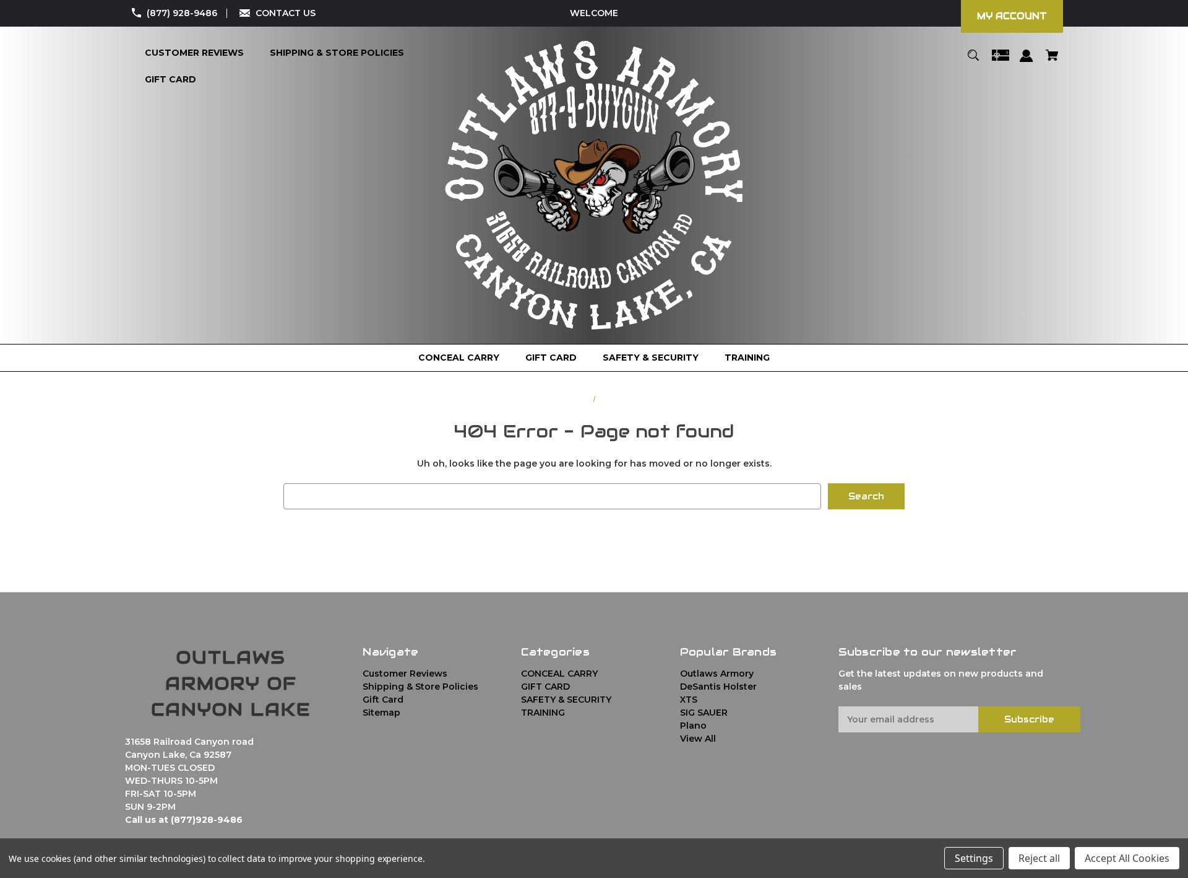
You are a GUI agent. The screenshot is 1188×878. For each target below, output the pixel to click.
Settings (974, 858)
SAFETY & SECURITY (566, 699)
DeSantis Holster (718, 686)
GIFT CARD (545, 686)
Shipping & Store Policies (420, 686)
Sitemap (381, 712)
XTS (688, 699)
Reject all (1039, 858)
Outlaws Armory (717, 673)
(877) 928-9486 (182, 13)
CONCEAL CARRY (559, 673)
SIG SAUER (704, 712)
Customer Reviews (405, 673)
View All (698, 738)
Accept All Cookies (1127, 858)
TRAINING (543, 712)
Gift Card (383, 699)
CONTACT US (286, 13)
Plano (693, 725)
